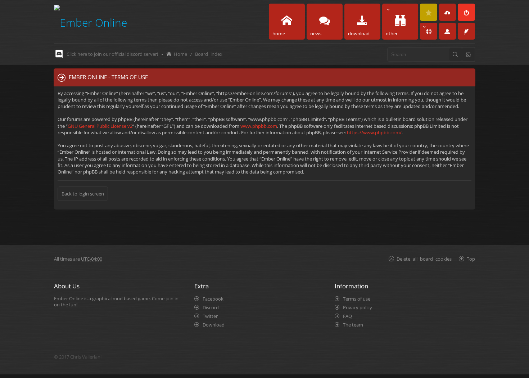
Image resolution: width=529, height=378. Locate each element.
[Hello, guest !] (447, 31)
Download (214, 324)
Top (471, 258)
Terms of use (356, 299)
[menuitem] (428, 12)
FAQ (347, 316)
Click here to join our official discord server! (112, 54)
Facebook (213, 299)
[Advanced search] (468, 54)
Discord (211, 307)
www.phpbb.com (258, 126)
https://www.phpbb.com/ (374, 132)
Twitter (210, 316)
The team (353, 324)
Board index (208, 53)
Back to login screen (83, 193)
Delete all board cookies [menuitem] (424, 258)
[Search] (455, 54)
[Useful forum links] (428, 31)
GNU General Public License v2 (100, 126)
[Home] (90, 21)
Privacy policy (357, 307)
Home (180, 53)
